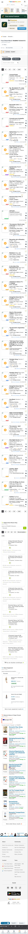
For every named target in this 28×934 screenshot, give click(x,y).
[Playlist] (22, 926)
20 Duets (14, 211)
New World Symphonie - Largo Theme (16, 150)
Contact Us (4, 847)
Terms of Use (5, 852)
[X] (16, 887)
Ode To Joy (16, 457)
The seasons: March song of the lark (16, 226)
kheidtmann (18, 492)
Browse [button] (8, 932)
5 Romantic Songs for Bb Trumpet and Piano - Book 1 (15, 636)
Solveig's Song (16, 361)
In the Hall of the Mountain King (16, 268)
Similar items (11, 735)
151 (14, 69)
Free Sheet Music (8, 863)
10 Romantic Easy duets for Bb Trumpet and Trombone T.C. (15, 558)
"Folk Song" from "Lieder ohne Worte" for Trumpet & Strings (16, 343)
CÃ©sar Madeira (18, 614)
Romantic (17, 59)
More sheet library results (14, 824)
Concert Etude (15, 75)
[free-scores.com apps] (2, 10)
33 (15, 532)
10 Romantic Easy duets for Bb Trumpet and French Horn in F (15, 573)
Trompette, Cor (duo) (13, 575)
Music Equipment (8, 870)
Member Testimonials (7, 849)
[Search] (18, 62)
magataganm (17, 355)
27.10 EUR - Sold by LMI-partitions (17, 794)
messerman (18, 477)
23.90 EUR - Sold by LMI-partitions (17, 816)
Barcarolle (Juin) (15, 106)
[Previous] (11, 926)
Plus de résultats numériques (15, 662)
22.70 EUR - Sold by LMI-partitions (17, 770)
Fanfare (16, 498)
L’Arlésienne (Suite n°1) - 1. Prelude (16, 283)
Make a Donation (18, 854)
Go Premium (22, 28)
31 (5, 69)
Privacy (4, 854)
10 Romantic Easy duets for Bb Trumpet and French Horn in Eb (15, 590)
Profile (25, 932)
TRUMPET (7, 59)
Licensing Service (19, 849)
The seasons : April (15, 427)
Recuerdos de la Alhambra (16, 241)
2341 (19, 69)
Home (3, 932)
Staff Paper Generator (20, 872)
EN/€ (26, 5)
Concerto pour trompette (16, 120)
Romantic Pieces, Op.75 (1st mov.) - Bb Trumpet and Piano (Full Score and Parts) (16, 649)
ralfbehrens (18, 141)
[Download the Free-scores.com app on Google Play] (14, 894)
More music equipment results (14, 709)
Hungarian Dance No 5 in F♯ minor (16, 298)
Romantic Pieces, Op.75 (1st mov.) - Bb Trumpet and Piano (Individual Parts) (16, 622)
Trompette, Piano (12, 545)
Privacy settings (6, 856)
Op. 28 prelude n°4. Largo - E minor (16, 90)
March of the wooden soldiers (16, 315)
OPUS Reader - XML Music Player (19, 864)
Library (14, 932)
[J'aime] (9, 926)
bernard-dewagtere (16, 100)
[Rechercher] (21, 4)
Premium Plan (18, 852)
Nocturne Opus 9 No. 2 (16, 198)
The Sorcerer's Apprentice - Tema (16, 329)
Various (9, 550)
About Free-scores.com (7, 845)
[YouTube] (12, 887)
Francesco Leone (16, 550)
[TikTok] (20, 887)
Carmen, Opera (13, 469)
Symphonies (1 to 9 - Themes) (15, 168)
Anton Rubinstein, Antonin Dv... (14, 565)
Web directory (18, 876)
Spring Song (16, 134)
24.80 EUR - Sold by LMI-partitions (17, 757)
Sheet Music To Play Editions (10, 616)
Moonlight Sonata (16, 442)
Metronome (17, 867)
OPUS (19, 932)
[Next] (19, 926)
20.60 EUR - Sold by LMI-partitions (17, 731)
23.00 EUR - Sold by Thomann (16, 807)
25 (11, 532)
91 (9, 69)
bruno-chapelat (17, 114)
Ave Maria (16, 401)
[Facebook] (8, 887)
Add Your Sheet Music (20, 847)
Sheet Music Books (8, 866)
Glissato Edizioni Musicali (9, 552)
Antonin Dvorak (10, 614)
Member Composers (19, 845)
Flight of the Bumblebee (16, 413)
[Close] (25, 16)
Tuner (16, 874)
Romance (15, 253)
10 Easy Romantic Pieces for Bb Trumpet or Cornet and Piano (15, 542)
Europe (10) (8, 720)
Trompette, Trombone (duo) (15, 560)
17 (8, 532)
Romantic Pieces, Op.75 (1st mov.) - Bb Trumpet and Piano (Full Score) (16, 606)
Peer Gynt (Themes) (16, 183)
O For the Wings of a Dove (16, 484)
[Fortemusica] (9, 903)
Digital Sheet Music (8, 868)
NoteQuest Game (19, 869)
